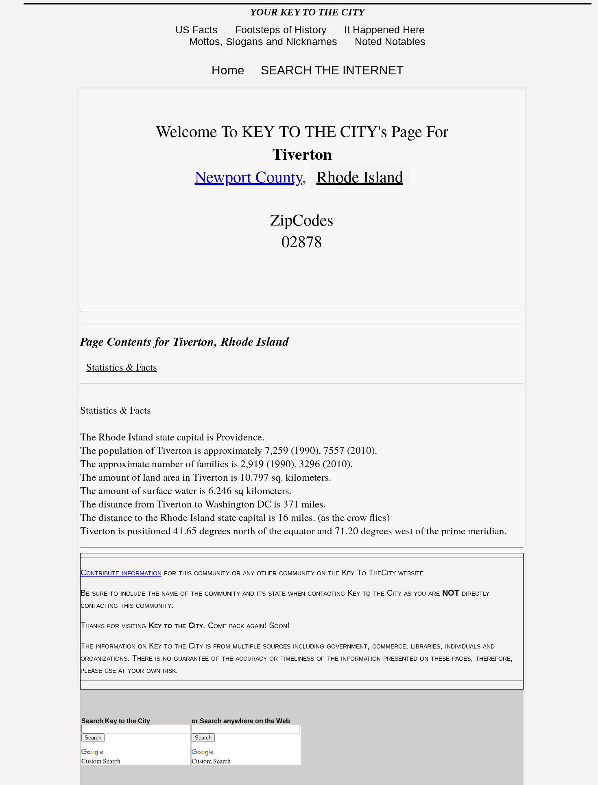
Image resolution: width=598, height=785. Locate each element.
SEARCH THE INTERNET (332, 70)
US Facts (197, 29)
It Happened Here (386, 29)
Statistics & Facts (121, 366)
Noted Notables (390, 41)
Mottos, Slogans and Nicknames (264, 41)
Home (228, 70)
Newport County (248, 176)
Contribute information (121, 572)
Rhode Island (359, 176)
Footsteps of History (282, 29)
